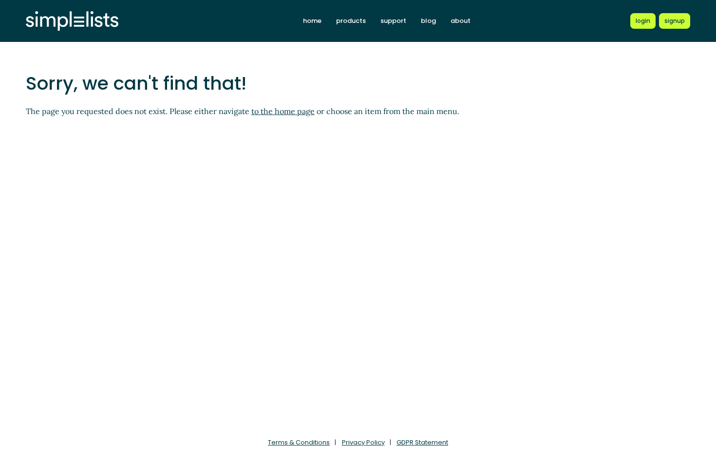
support (393, 20)
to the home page (283, 111)
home (312, 20)
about (461, 20)
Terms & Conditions (299, 442)
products (351, 20)
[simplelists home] (72, 21)
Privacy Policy (363, 442)
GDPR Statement (422, 442)
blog (428, 20)
